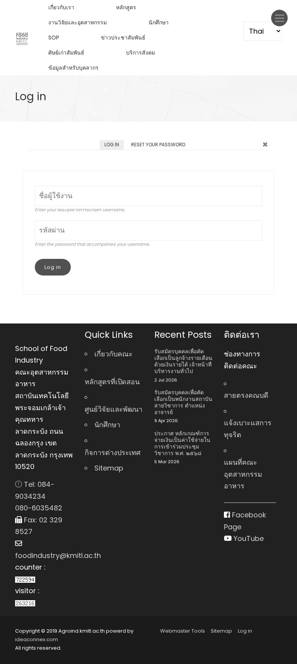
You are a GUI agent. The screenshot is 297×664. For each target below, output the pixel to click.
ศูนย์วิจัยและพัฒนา (113, 409)
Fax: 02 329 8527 (38, 526)
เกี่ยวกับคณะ (113, 354)
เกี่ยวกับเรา (61, 7)
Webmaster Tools (182, 631)
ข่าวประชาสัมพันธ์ (123, 37)
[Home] (22, 37)
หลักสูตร (126, 7)
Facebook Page (245, 521)
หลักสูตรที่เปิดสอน (112, 382)
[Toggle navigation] (279, 18)
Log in (114, 145)
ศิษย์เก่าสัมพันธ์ (66, 52)
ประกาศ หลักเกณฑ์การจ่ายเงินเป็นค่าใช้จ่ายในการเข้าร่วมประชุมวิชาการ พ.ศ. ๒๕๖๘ (182, 443)
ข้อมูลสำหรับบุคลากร (73, 68)
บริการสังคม (140, 52)
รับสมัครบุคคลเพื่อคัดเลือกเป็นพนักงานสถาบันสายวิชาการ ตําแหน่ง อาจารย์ (183, 402)
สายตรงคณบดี (246, 395)
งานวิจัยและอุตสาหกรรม (77, 22)
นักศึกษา (158, 22)
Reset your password (158, 144)
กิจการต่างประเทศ (112, 452)
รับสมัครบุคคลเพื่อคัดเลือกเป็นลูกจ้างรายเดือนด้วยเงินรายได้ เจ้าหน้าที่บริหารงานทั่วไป (183, 361)
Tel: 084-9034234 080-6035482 (38, 496)
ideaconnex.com (36, 639)
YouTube (248, 538)
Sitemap (108, 468)
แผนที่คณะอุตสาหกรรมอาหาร (243, 474)
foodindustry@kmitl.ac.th (44, 555)
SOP (53, 37)
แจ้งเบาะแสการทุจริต (247, 429)
